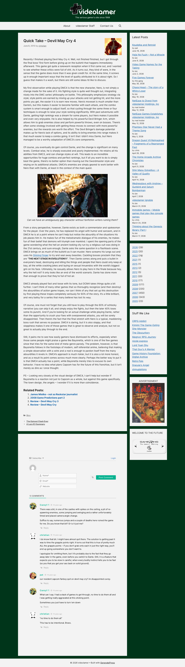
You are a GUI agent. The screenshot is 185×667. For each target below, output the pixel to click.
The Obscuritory (141, 332)
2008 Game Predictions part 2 (47, 397)
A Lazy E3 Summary (35, 424)
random (149, 451)
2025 (135, 251)
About (66, 25)
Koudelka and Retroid (144, 45)
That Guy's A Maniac (143, 349)
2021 (134, 259)
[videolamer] (92, 9)
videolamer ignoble (142, 200)
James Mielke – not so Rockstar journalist (54, 394)
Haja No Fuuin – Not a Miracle (148, 54)
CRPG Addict (139, 321)
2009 (135, 284)
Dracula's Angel (140, 365)
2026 (135, 247)
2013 (135, 268)
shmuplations (139, 369)
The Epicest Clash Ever (37, 421)
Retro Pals (137, 361)
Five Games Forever (143, 77)
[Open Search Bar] (120, 26)
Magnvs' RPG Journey (144, 337)
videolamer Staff (85, 25)
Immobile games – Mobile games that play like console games (147, 213)
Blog (28, 415)
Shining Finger (40, 255)
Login (113, 458)
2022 (135, 255)
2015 (134, 264)
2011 (134, 276)
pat (41, 574)
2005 (135, 301)
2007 (135, 292)
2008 (135, 288)
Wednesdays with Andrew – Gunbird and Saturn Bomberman (147, 187)
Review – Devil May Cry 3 (44, 401)
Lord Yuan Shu (140, 345)
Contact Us (106, 25)
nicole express (140, 341)
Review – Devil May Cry (43, 404)
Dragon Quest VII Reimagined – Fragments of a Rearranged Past (148, 144)
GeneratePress (107, 662)
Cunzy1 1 (44, 505)
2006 (135, 297)
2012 (134, 272)
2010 (135, 280)
